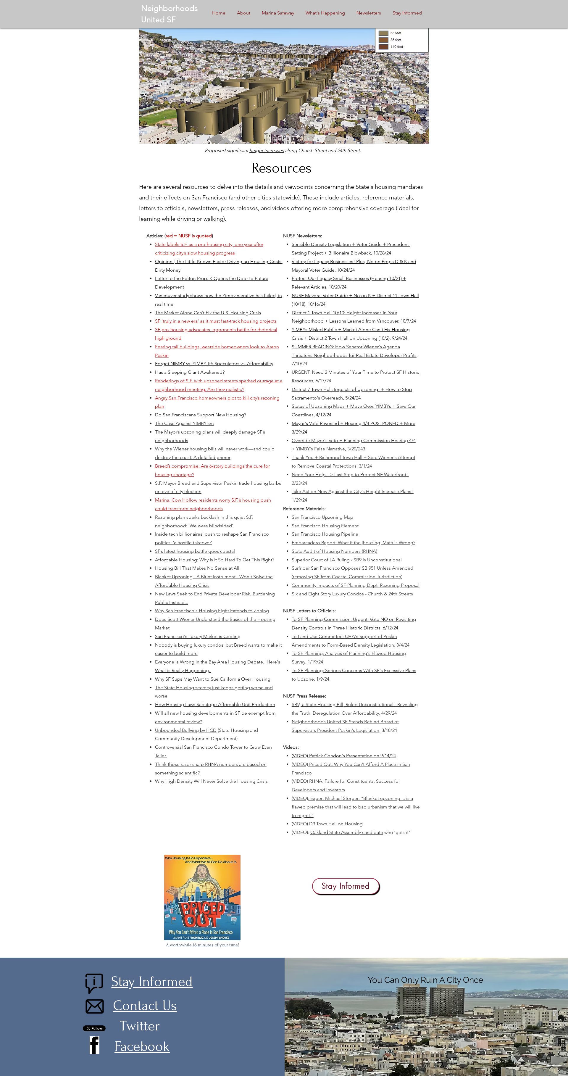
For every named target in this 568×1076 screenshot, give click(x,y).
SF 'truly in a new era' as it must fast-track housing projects (216, 321)
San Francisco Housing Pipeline (325, 534)
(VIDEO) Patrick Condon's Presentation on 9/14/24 (344, 755)
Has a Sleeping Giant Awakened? (190, 372)
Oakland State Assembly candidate (346, 832)
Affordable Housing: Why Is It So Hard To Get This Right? (214, 560)
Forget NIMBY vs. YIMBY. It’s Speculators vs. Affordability (214, 363)
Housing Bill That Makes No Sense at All (197, 568)
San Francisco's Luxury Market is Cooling (198, 636)
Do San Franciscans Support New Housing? (200, 415)
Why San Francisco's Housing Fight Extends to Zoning (212, 610)
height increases (266, 150)
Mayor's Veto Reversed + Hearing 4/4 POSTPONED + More (353, 423)
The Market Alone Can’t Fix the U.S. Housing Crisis (208, 312)
